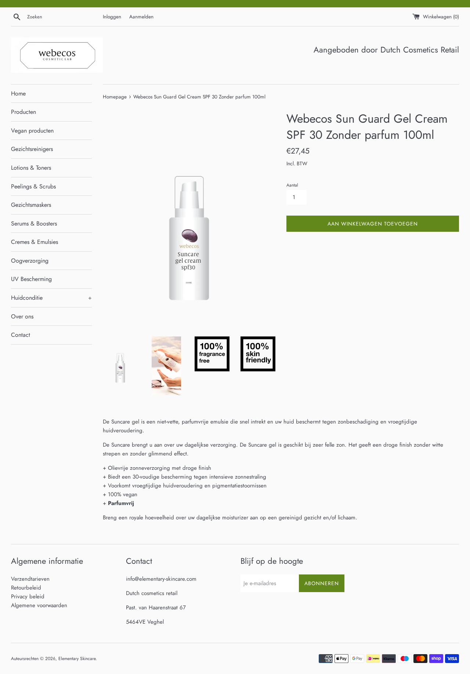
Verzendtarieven (30, 579)
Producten (23, 112)
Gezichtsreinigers (32, 149)
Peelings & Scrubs (33, 186)
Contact (20, 335)
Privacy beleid (27, 596)
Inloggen (112, 16)
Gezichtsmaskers (31, 205)
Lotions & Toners (31, 167)
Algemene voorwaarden (39, 605)
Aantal (292, 185)
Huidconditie (51, 297)
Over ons (22, 316)
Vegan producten (32, 130)
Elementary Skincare (76, 658)
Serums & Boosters (34, 223)
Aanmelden (141, 16)
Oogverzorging (29, 260)
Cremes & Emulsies (34, 242)
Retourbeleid (26, 588)
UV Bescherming (31, 279)
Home (18, 93)
